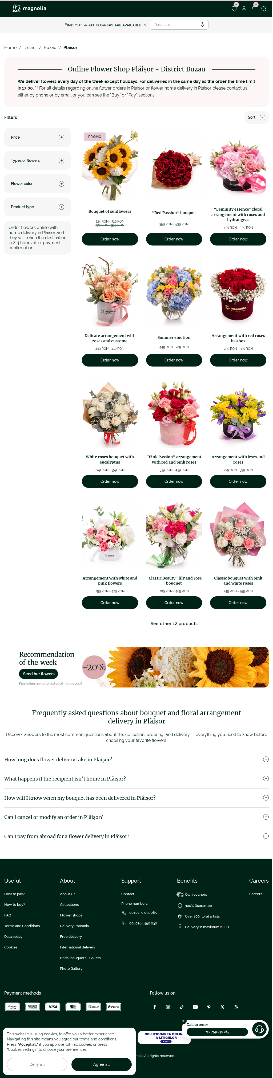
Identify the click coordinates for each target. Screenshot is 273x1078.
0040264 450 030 (143, 923)
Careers (255, 894)
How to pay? (14, 894)
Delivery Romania (74, 926)
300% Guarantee (198, 906)
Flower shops (71, 915)
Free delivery (71, 937)
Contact (127, 894)
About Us (67, 894)
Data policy (13, 937)
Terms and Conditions (22, 926)
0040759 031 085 (143, 913)
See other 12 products (174, 623)
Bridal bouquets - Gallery (80, 958)
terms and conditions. (98, 1039)
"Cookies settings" (22, 1049)
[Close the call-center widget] (183, 1021)
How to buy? (14, 905)
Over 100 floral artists (202, 916)
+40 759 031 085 (217, 1032)
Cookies (10, 947)
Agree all (101, 1064)
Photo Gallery (71, 969)
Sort (251, 117)
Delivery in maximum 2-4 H (207, 927)
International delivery (77, 947)
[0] (234, 8)
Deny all (37, 1064)
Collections (69, 905)
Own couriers (196, 894)
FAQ (7, 915)
